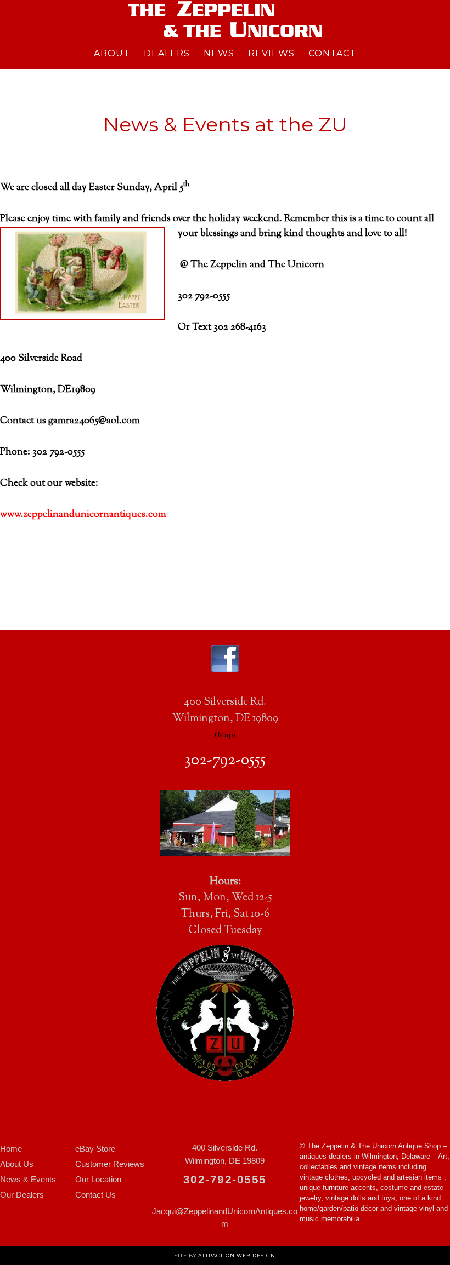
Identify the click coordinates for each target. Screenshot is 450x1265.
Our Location (98, 1179)
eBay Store (95, 1148)
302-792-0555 (225, 760)
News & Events (28, 1179)
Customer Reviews (109, 1164)
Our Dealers (22, 1194)
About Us (16, 1164)
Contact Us (95, 1194)
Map (225, 735)
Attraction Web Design (236, 1255)
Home (11, 1148)
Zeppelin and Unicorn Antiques (225, 19)
